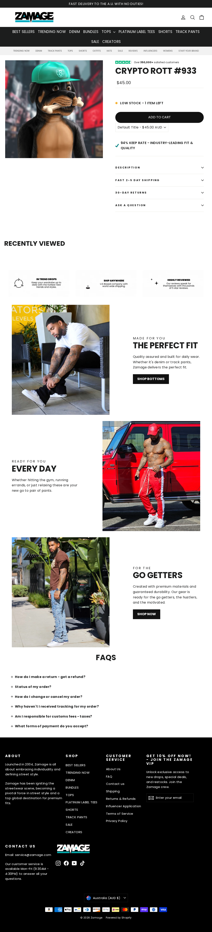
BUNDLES (90, 31)
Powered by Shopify (119, 917)
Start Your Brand (188, 50)
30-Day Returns (131, 192)
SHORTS (165, 31)
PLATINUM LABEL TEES (137, 31)
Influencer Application (123, 806)
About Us (113, 769)
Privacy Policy (117, 821)
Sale (120, 50)
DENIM (74, 31)
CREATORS (111, 41)
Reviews (133, 50)
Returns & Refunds (121, 798)
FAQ (109, 776)
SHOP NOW (146, 614)
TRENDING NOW (52, 31)
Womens (168, 50)
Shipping (113, 791)
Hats (109, 50)
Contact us (115, 784)
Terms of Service (119, 813)
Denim (38, 50)
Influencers (150, 50)
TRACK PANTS (188, 31)
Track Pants (55, 50)
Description (127, 167)
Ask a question (130, 205)
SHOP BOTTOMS (151, 378)
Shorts (83, 50)
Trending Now (21, 50)
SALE (95, 41)
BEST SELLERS (23, 31)
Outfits (97, 50)
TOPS (107, 31)
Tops (70, 50)
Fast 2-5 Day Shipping (137, 180)
